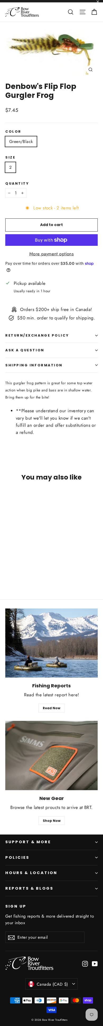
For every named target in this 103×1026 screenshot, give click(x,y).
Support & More (28, 842)
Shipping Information (34, 365)
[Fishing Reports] (51, 643)
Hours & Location (31, 872)
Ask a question (24, 350)
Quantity (17, 183)
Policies (17, 857)
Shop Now (51, 820)
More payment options (51, 254)
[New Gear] (51, 755)
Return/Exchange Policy (37, 335)
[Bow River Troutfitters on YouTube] (95, 963)
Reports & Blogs (29, 888)
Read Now (51, 708)
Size (10, 157)
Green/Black (21, 141)
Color (13, 131)
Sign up (15, 906)
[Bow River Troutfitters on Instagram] (85, 963)
